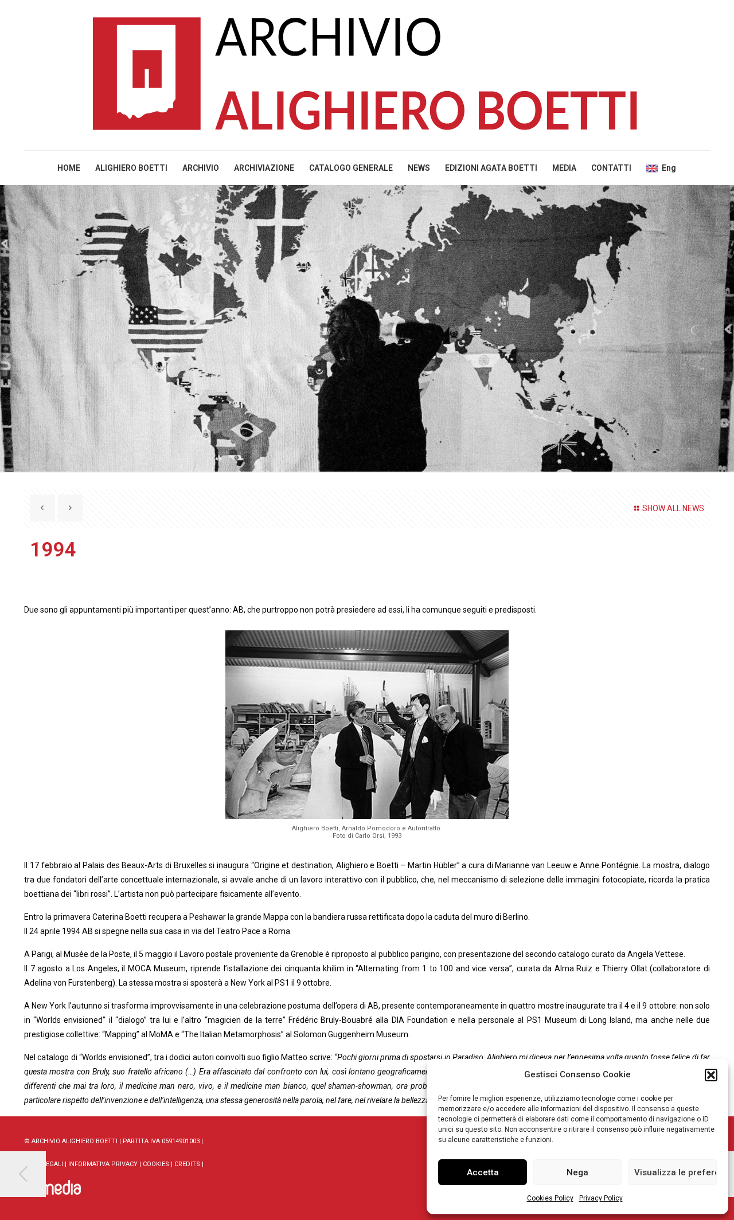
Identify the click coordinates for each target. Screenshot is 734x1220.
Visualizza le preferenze (675, 1172)
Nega (577, 1172)
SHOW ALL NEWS (673, 508)
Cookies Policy (550, 1198)
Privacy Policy (601, 1198)
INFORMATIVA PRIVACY (103, 1164)
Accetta (483, 1172)
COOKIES (156, 1164)
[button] (711, 1075)
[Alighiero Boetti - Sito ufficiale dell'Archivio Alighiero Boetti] (367, 75)
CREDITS (187, 1164)
